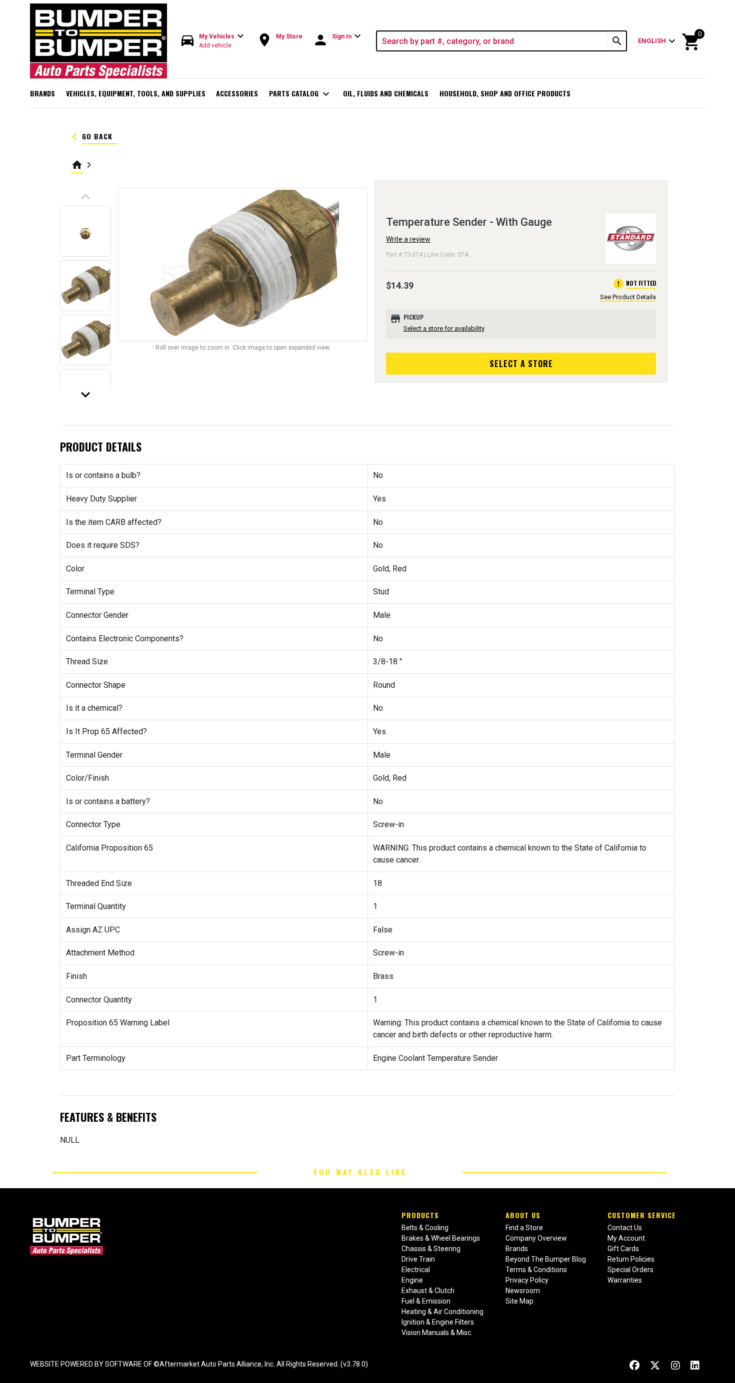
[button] (213, 41)
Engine (412, 1280)
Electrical (416, 1270)
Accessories (237, 93)
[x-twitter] (655, 1365)
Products (420, 1215)
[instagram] (675, 1365)
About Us (523, 1215)
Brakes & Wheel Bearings (441, 1238)
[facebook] (635, 1365)
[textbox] (492, 40)
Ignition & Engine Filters (438, 1322)
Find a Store (524, 1228)
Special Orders (631, 1270)
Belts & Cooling (425, 1228)
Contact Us (625, 1228)
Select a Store (521, 364)
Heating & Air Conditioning (443, 1312)
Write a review (408, 239)
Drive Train (418, 1259)
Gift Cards (623, 1249)
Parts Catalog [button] (300, 94)
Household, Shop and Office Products (505, 93)
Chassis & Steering (431, 1249)
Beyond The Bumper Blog (546, 1259)
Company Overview (536, 1238)
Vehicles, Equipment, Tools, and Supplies (136, 93)
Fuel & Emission (426, 1301)
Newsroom (523, 1291)
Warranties (625, 1280)
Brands (42, 93)
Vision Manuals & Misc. (437, 1333)
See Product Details (628, 297)
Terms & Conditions (536, 1270)
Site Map (520, 1301)
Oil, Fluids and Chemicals (385, 93)
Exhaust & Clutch (428, 1291)
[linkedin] (695, 1365)
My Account (626, 1238)
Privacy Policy (527, 1280)
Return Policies (631, 1259)
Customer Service (642, 1215)
